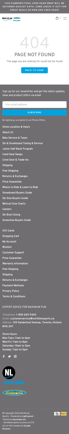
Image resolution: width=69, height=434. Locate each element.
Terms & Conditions (13, 296)
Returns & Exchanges (15, 176)
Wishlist (7, 247)
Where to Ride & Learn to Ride (20, 187)
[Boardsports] (14, 398)
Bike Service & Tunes (14, 138)
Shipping (7, 165)
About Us (7, 132)
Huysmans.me (19, 419)
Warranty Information (15, 263)
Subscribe (35, 112)
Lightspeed (27, 416)
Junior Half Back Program (17, 149)
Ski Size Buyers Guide (15, 198)
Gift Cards (8, 230)
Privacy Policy (10, 291)
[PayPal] (64, 415)
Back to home (34, 70)
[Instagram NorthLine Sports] (15, 356)
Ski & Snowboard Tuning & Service (22, 143)
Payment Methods (13, 285)
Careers (7, 209)
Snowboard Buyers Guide (17, 192)
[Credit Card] (57, 415)
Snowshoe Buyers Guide (16, 220)
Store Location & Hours (16, 127)
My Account (9, 241)
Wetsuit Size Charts (14, 203)
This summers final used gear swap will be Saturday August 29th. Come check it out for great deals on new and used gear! (34, 6)
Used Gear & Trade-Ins (15, 160)
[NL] (8, 378)
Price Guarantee (12, 182)
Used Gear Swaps (12, 154)
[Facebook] (3, 356)
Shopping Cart (10, 236)
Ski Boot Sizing (11, 214)
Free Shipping (10, 171)
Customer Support (13, 252)
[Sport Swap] (14, 384)
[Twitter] (9, 356)
